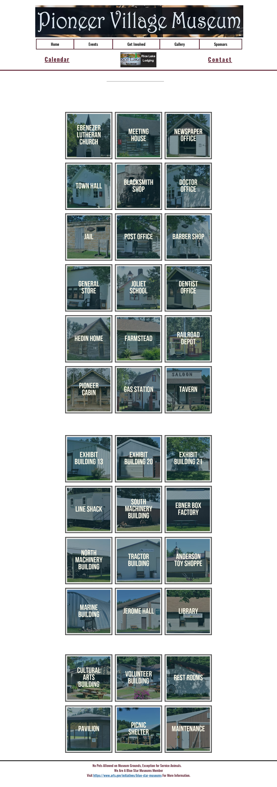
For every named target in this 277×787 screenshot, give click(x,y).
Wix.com (173, 782)
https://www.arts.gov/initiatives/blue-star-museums (127, 775)
